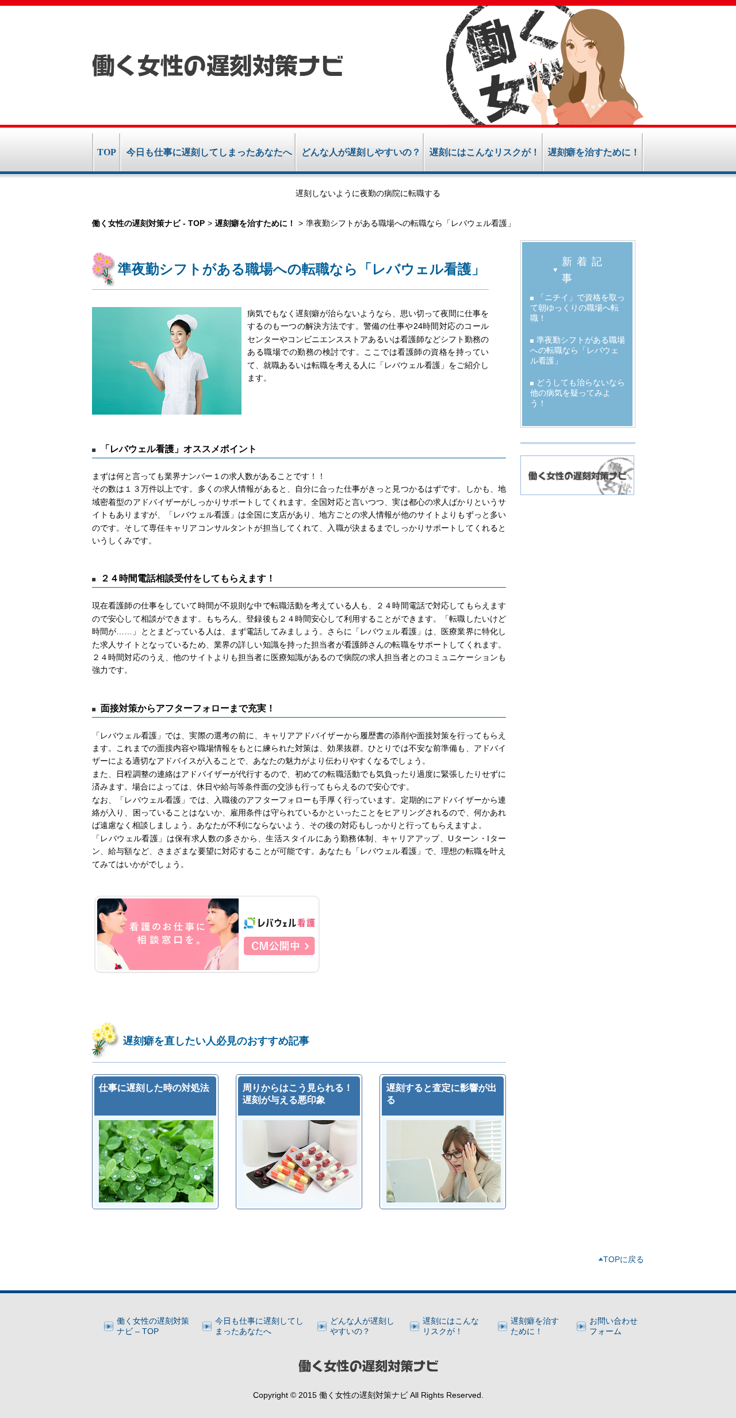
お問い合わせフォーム (613, 1326)
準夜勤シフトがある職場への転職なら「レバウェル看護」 (577, 350)
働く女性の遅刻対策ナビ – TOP (153, 1326)
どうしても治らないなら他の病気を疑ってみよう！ (577, 393)
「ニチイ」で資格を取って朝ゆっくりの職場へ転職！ (577, 308)
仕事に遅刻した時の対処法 (154, 1088)
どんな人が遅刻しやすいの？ (361, 152)
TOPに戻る (623, 1259)
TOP (106, 152)
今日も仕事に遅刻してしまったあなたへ (209, 152)
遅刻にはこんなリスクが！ (485, 152)
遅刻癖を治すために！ (594, 152)
